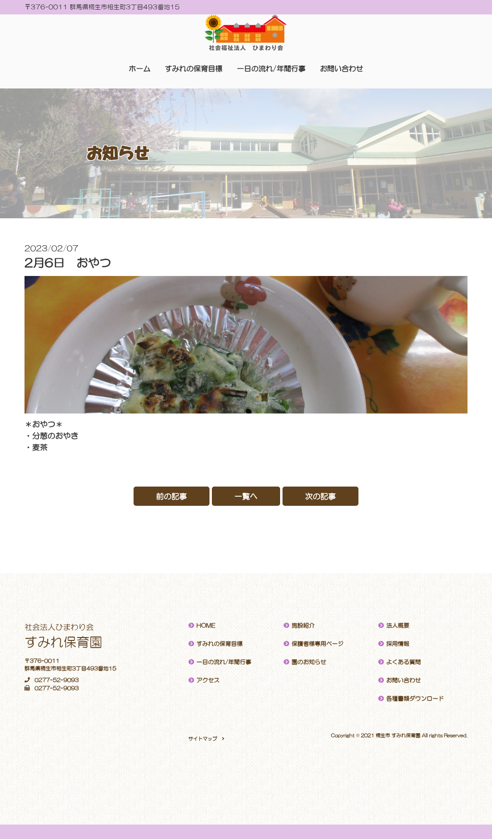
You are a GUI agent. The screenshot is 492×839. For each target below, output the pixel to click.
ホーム (139, 68)
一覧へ (246, 496)
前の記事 (171, 496)
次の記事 (320, 496)
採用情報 (397, 644)
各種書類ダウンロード (415, 698)
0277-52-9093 (57, 680)
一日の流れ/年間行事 (271, 68)
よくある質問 (403, 662)
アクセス (208, 680)
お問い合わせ (341, 68)
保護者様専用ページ (318, 644)
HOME (206, 625)
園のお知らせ (309, 662)
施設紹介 (303, 625)
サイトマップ (202, 738)
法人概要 (397, 625)
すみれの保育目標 (193, 68)
